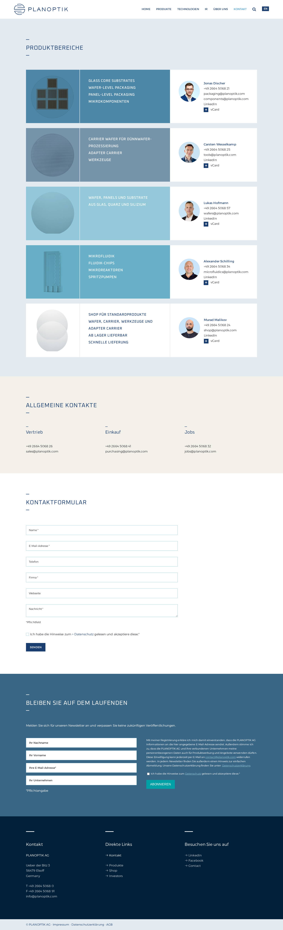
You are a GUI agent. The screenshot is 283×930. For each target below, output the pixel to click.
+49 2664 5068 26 (39, 446)
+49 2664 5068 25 (217, 149)
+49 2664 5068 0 (41, 886)
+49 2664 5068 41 (118, 446)
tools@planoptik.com (220, 155)
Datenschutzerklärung (236, 765)
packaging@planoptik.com (224, 94)
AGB (109, 924)
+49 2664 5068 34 (217, 266)
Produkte (116, 865)
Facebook (195, 860)
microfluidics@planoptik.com (226, 272)
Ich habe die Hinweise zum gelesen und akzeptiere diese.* (84, 634)
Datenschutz (193, 773)
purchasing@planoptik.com (126, 451)
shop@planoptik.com (220, 330)
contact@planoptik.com (220, 757)
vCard (214, 109)
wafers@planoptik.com (221, 213)
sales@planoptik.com (42, 451)
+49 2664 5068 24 (217, 325)
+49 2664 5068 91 (41, 891)
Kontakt (115, 855)
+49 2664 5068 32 (198, 446)
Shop (113, 870)
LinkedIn (210, 104)
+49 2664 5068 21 (217, 88)
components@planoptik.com (226, 99)
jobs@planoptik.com (200, 451)
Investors (116, 876)
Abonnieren (160, 784)
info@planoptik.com (41, 896)
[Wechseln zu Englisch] (265, 9)
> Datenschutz (83, 634)
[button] (254, 9)
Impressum (61, 924)
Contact (194, 866)
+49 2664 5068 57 (217, 208)
